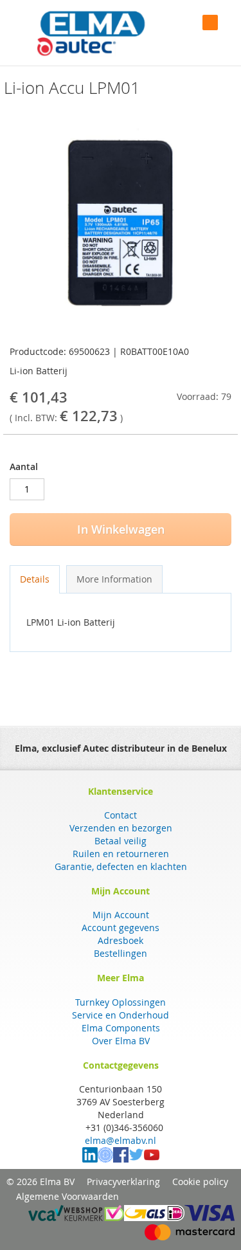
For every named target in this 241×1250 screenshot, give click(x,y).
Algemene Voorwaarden (67, 1196)
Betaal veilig (120, 841)
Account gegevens (120, 927)
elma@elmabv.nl (120, 1140)
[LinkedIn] (90, 1159)
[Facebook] (121, 1159)
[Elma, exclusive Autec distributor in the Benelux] (91, 33)
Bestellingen (120, 953)
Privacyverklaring (123, 1181)
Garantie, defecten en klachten (121, 866)
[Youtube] (151, 1159)
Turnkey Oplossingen (120, 1002)
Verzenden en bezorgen (120, 828)
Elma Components (121, 1028)
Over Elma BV (121, 1041)
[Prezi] (105, 1159)
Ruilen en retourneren (121, 853)
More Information (114, 579)
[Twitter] (136, 1159)
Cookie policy (200, 1181)
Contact (120, 815)
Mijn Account (121, 915)
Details (34, 579)
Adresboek (120, 940)
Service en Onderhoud (120, 1015)
